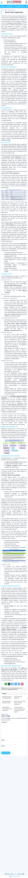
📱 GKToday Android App (15, 876)
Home (2, 6)
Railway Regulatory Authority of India (6, 702)
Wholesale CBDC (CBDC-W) (18, 697)
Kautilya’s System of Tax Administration (7, 697)
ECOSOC (6, 714)
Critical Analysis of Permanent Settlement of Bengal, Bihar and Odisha (19, 710)
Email (3, 746)
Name (3, 740)
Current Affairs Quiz (19, 6)
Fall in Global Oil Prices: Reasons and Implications (7, 709)
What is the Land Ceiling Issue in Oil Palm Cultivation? (19, 703)
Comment (4, 722)
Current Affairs (9, 6)
